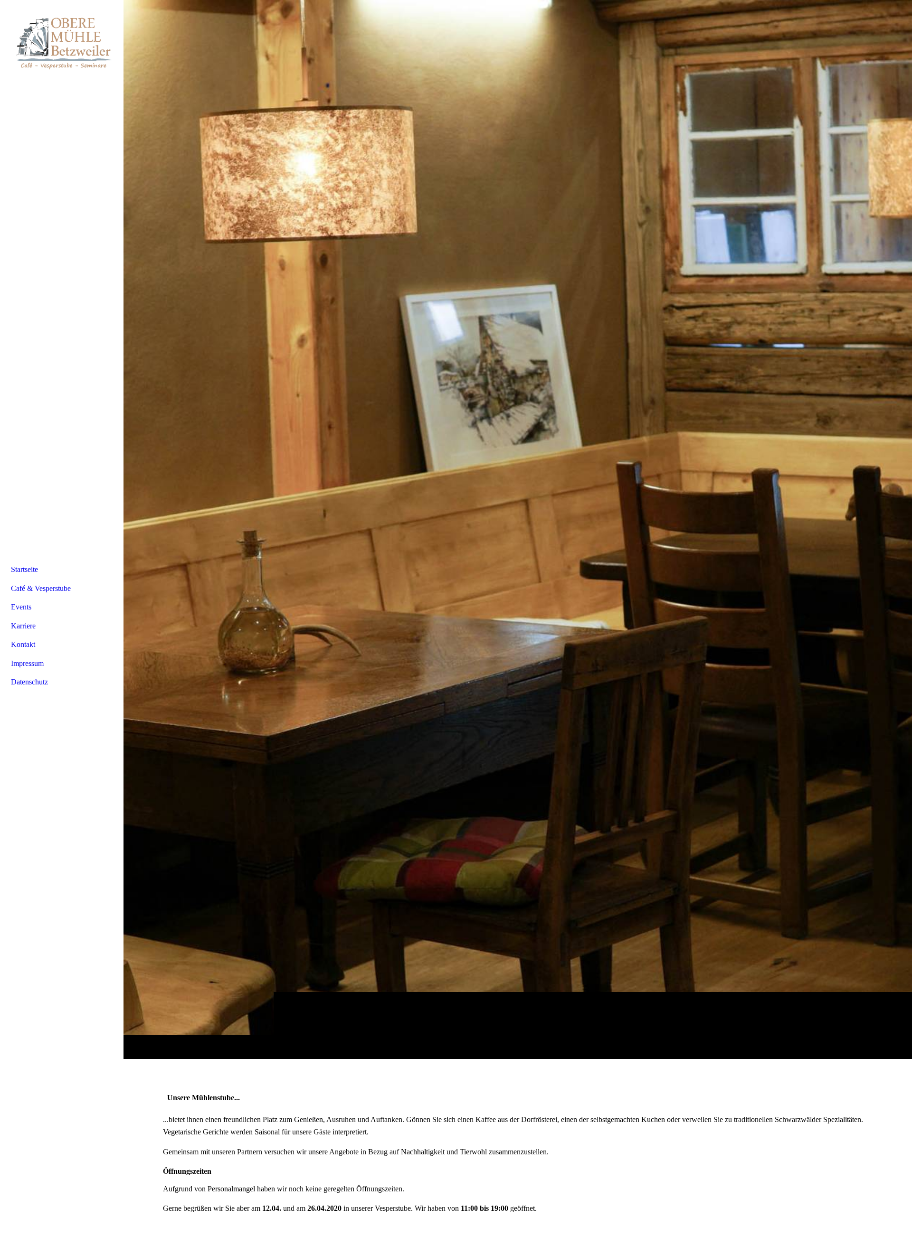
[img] (518, 529)
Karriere (23, 626)
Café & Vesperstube (41, 588)
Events (21, 607)
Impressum (27, 663)
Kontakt (23, 644)
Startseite (24, 569)
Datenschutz (29, 682)
